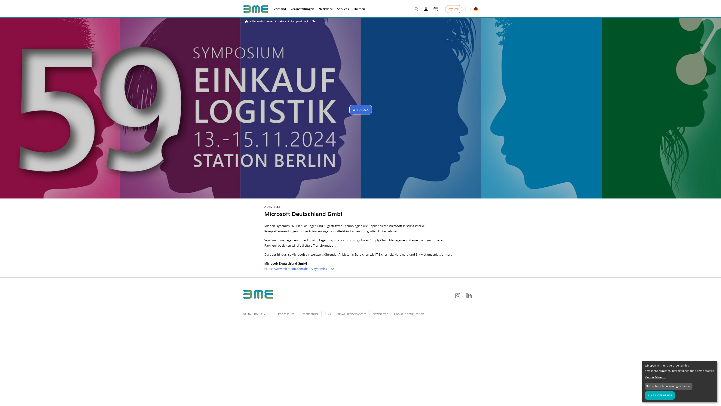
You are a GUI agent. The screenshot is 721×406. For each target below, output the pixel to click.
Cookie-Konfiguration (409, 314)
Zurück (363, 110)
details (282, 21)
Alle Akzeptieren (660, 395)
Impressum (286, 314)
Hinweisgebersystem (351, 314)
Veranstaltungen (263, 21)
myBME (453, 9)
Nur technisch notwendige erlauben (669, 386)
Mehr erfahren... (655, 377)
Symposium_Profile (303, 21)
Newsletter (380, 314)
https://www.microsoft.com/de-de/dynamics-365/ (299, 269)
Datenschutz (309, 314)
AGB (328, 314)
